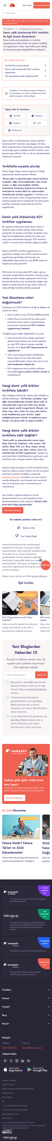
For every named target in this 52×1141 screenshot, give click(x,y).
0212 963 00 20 (9, 1047)
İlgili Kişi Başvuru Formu (10, 1114)
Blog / (14, 21)
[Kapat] (40, 560)
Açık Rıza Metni (7, 1093)
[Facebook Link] (5, 1061)
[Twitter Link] (11, 1061)
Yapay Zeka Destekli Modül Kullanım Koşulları (18, 1122)
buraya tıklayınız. (40, 576)
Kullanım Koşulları (8, 1084)
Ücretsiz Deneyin (41, 5)
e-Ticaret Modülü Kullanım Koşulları (15, 1106)
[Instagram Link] (17, 1061)
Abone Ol (41, 675)
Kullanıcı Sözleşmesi (9, 1080)
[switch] (7, 682)
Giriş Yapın (27, 5)
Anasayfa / (7, 21)
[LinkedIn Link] (23, 1061)
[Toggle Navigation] (5, 5)
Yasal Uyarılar (7, 1118)
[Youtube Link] (28, 1061)
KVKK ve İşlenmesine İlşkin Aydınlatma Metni (18, 1089)
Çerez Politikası (7, 1097)
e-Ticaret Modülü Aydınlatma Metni (15, 1110)
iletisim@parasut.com (32, 1047)
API (3, 1101)
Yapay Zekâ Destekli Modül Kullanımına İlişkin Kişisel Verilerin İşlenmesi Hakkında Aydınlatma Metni (24, 1126)
